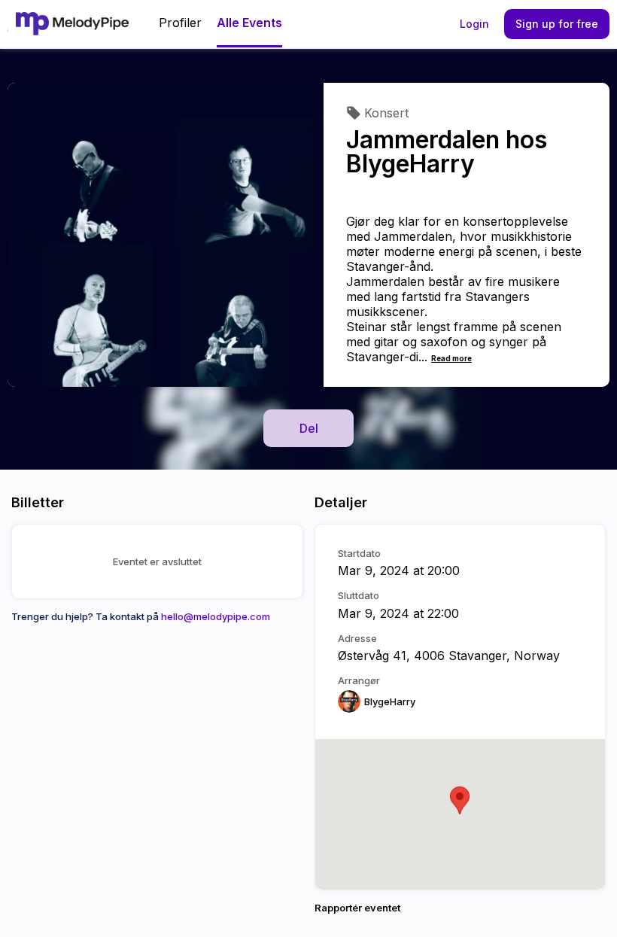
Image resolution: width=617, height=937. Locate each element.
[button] (460, 800)
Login (474, 23)
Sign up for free (556, 23)
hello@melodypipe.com (215, 616)
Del (308, 428)
